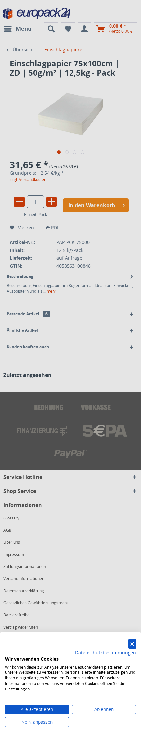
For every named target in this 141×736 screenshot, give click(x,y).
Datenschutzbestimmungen (105, 653)
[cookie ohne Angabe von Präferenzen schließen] (132, 644)
